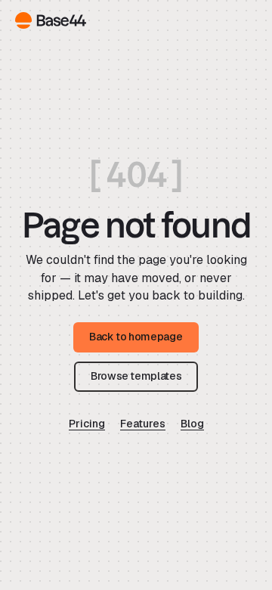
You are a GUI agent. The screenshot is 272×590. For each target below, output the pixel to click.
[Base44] (50, 20)
